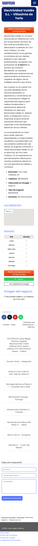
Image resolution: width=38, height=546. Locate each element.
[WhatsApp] (20, 317)
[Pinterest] (15, 317)
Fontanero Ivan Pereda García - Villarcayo (29, 324)
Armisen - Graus (9, 325)
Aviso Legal (4, 533)
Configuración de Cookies (10, 540)
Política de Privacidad (8, 535)
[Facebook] (4, 317)
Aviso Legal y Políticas (16, 528)
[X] (9, 317)
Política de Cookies (7, 538)
